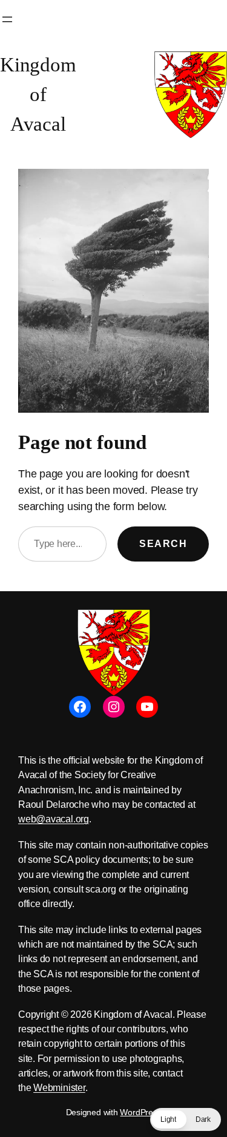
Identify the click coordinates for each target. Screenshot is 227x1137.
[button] (185, 1119)
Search (163, 543)
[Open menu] (7, 19)
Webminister (59, 1087)
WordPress (140, 1112)
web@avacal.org (53, 818)
